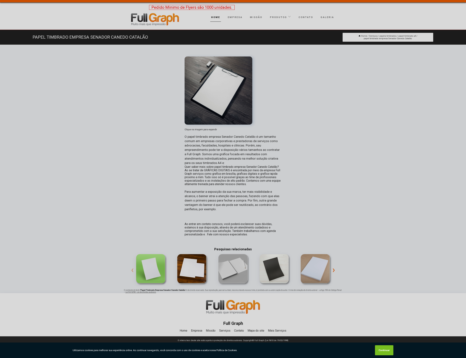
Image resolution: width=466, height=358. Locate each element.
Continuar (384, 350)
